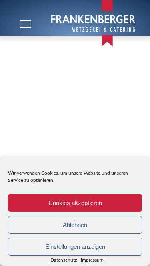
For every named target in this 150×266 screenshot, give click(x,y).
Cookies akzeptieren (75, 202)
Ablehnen (75, 224)
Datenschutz (63, 260)
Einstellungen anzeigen (75, 246)
